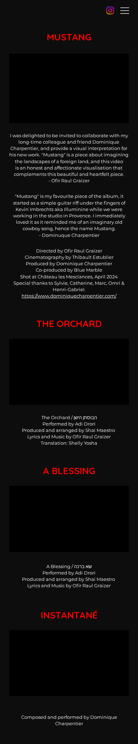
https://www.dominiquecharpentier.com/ (69, 296)
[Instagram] (110, 10)
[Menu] (124, 10)
